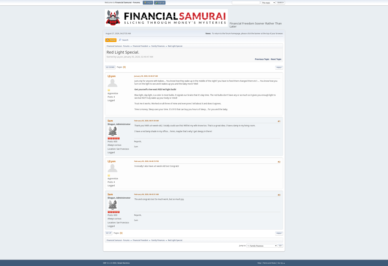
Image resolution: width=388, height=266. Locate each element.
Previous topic (262, 59)
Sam (110, 120)
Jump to (242, 245)
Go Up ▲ (281, 263)
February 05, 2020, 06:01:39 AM (146, 120)
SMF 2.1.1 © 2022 (109, 263)
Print (279, 67)
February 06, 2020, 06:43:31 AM (146, 194)
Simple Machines (123, 263)
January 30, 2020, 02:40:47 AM (146, 76)
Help (259, 263)
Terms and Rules (269, 263)
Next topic (276, 59)
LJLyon (112, 76)
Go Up (108, 233)
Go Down (110, 67)
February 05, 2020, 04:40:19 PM (146, 161)
